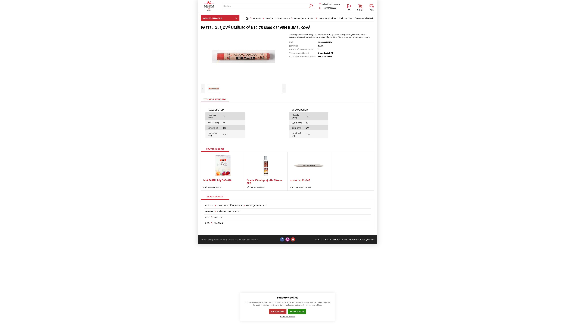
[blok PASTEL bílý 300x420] (222, 165)
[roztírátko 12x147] (309, 165)
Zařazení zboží (215, 196)
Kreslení (218, 217)
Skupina (209, 211)
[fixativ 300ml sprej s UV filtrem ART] (266, 165)
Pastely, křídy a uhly (256, 205)
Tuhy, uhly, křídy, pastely (229, 205)
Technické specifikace (214, 99)
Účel (207, 217)
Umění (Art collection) (228, 211)
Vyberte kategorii (212, 18)
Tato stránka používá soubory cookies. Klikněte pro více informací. (230, 239)
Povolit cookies (297, 311)
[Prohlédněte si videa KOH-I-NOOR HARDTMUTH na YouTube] (293, 239)
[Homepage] (247, 18)
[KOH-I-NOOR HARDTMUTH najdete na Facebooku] (282, 239)
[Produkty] (209, 6)
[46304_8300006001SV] (243, 56)
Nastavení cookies (287, 316)
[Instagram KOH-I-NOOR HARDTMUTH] (287, 239)
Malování (218, 223)
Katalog (209, 205)
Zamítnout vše (277, 311)
